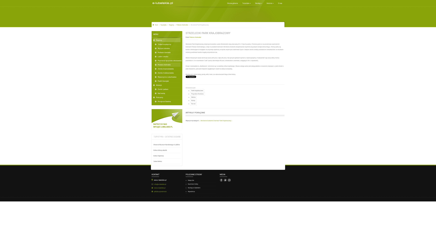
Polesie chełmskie (182, 25)
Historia (269, 3)
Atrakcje (159, 85)
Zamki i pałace (163, 89)
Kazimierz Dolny (193, 184)
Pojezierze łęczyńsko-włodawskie (169, 60)
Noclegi (258, 3)
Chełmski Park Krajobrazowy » (222, 120)
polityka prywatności (160, 191)
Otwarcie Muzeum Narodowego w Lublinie (166, 145)
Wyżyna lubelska (164, 48)
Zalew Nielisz (157, 161)
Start (156, 25)
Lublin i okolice (163, 56)
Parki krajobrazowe (197, 90)
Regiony (171, 25)
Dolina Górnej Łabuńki (160, 150)
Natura (193, 97)
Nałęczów (191, 180)
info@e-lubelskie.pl (163, 127)
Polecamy (159, 97)
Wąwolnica (191, 191)
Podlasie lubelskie (164, 52)
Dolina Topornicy (158, 156)
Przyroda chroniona (197, 94)
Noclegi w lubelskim (194, 188)
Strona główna (232, 3)
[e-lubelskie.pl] (162, 2)
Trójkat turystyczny (164, 44)
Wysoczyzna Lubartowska (167, 77)
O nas (280, 3)
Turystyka (246, 3)
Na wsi (193, 104)
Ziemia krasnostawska (166, 69)
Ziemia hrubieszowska (166, 73)
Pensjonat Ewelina (164, 101)
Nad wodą (161, 93)
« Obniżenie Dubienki (206, 120)
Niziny (193, 100)
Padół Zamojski (163, 81)
